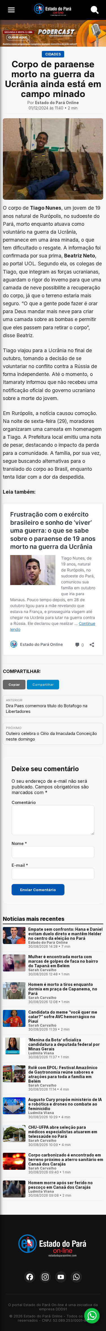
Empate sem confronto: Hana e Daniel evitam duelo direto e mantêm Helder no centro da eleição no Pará (65, 934)
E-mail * (20, 865)
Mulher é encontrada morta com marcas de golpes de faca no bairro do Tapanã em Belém (63, 961)
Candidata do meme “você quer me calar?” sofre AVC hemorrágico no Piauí (62, 1016)
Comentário (24, 802)
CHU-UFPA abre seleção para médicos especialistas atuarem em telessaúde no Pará (62, 1132)
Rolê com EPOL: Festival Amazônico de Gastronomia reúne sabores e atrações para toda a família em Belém (63, 1074)
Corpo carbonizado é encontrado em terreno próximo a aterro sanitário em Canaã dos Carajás (65, 1159)
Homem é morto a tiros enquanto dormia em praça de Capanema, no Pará (62, 989)
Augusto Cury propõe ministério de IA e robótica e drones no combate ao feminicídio (65, 1104)
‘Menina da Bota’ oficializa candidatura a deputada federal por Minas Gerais (64, 1044)
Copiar (14, 685)
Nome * (19, 843)
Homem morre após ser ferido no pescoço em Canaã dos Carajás (60, 1185)
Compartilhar (43, 685)
